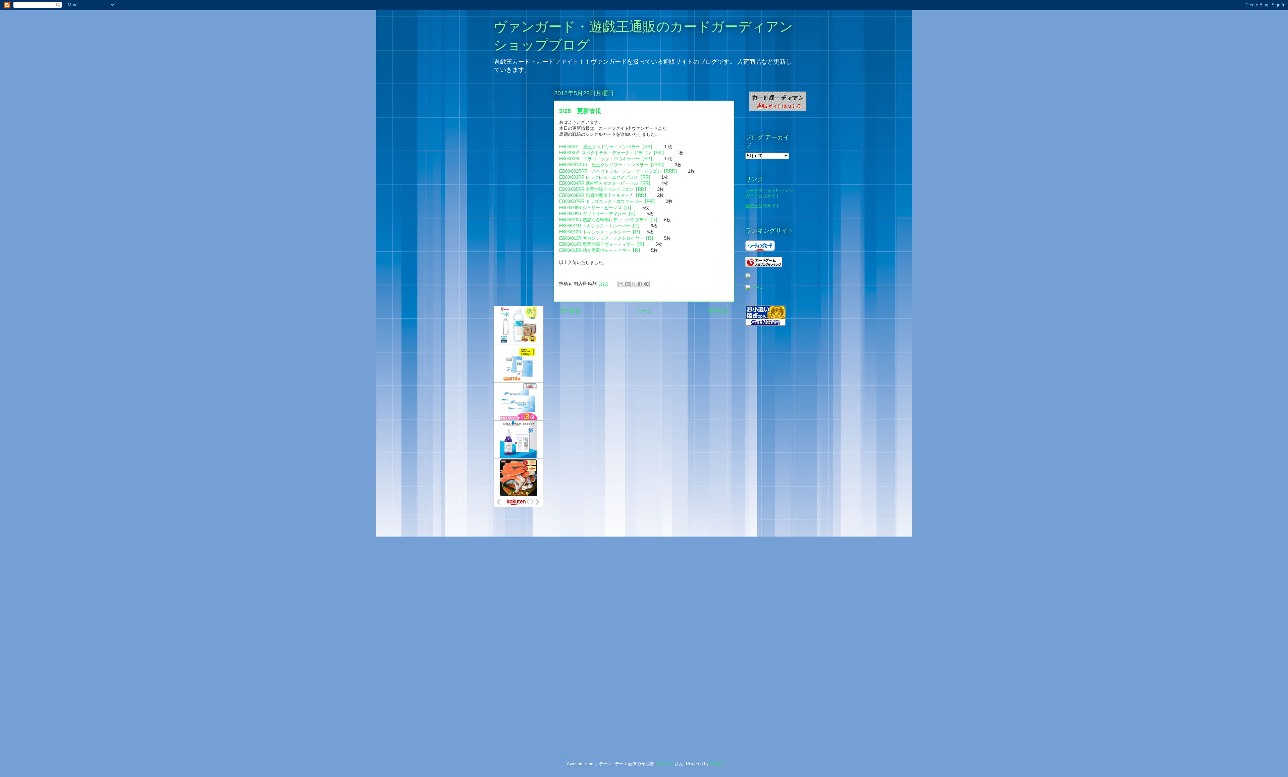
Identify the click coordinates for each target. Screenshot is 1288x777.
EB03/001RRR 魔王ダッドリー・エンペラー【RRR (610, 164)
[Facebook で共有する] (640, 284)
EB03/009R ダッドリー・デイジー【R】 (598, 213)
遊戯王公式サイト (762, 205)
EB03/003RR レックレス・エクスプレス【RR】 (606, 177)
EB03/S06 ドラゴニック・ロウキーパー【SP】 (607, 158)
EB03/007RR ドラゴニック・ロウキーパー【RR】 (608, 201)
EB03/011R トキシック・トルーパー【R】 (600, 225)
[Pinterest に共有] (646, 284)
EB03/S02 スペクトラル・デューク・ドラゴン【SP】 (612, 152)
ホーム (644, 311)
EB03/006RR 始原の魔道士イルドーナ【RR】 (603, 195)
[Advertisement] (520, 623)
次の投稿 (570, 311)
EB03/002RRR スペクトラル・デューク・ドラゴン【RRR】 (619, 171)
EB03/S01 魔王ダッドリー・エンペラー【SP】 (607, 146)
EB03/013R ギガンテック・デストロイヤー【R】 (607, 238)
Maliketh (665, 763)
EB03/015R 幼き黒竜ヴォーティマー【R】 (600, 250)
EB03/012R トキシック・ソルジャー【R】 (600, 231)
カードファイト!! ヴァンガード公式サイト (769, 193)
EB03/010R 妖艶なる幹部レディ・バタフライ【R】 (609, 219)
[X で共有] (633, 284)
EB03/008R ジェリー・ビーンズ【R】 (596, 207)
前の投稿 (718, 311)
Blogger (717, 763)
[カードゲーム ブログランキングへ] (763, 265)
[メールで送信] (621, 284)
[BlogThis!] (627, 284)
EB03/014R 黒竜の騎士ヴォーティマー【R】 (603, 244)
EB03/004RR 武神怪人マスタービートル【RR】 (606, 183)
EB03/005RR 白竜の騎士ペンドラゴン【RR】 (603, 189)
